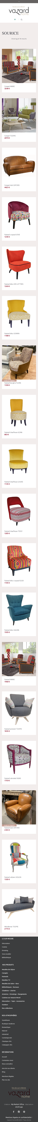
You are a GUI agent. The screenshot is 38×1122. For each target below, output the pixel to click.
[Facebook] (13, 1111)
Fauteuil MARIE (9, 679)
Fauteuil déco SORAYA (11, 333)
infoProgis (19, 1107)
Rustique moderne (8, 1024)
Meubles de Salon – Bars (10, 983)
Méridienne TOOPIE (11, 927)
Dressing (5, 950)
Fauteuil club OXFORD (12, 828)
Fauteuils (5, 976)
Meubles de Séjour (8, 969)
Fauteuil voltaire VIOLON (12, 877)
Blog (3, 1072)
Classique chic (6, 1041)
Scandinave (6, 1020)
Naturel (4, 1031)
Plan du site (6, 1080)
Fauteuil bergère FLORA (12, 383)
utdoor (5, 1004)
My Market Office (17, 1104)
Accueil (4, 1057)
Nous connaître (7, 1064)
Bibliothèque (6, 957)
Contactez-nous (7, 1060)
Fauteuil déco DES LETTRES (13, 284)
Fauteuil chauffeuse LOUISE (13, 482)
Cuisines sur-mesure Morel (11, 997)
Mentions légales (8, 1076)
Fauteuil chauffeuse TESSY (13, 531)
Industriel (5, 1034)
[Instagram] (18, 1111)
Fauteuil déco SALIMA (11, 630)
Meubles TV (6, 980)
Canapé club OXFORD (12, 185)
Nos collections (7, 1008)
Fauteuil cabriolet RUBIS (12, 778)
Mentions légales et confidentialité (18, 1117)
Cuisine (4, 947)
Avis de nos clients (8, 1068)
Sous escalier (6, 954)
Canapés (5, 973)
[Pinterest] (24, 1111)
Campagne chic (7, 1045)
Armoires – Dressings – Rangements (14, 994)
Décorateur (6, 943)
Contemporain (7, 1038)
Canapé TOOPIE (10, 136)
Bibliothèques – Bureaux (10, 987)
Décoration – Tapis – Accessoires (13, 1001)
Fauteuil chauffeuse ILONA (13, 432)
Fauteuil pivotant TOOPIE (13, 729)
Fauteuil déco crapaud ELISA (14, 581)
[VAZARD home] (19, 10)
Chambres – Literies (8, 990)
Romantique (6, 1027)
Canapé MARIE (9, 86)
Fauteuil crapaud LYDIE (12, 235)
